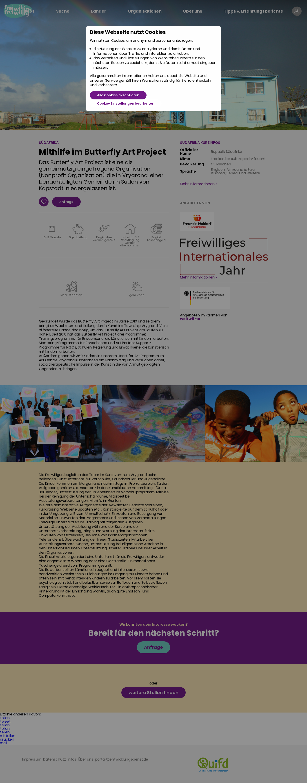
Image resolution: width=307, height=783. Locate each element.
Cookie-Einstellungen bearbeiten (125, 103)
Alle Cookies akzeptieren (118, 95)
